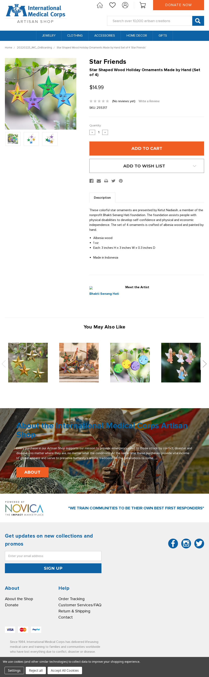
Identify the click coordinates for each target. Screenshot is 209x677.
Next (204, 364)
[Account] (125, 5)
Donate (12, 605)
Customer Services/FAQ (79, 605)
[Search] (198, 21)
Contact (65, 617)
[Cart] (142, 5)
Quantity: (95, 125)
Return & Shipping (74, 611)
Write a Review (149, 101)
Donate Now (178, 5)
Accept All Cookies (65, 670)
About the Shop (19, 598)
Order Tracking (71, 598)
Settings (14, 670)
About (32, 472)
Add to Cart (28, 362)
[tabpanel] (27, 363)
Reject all (36, 670)
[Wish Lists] (112, 5)
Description (102, 198)
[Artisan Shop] (99, 5)
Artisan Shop (35, 21)
